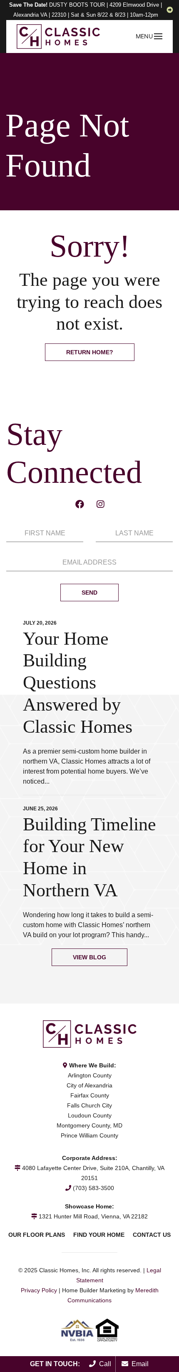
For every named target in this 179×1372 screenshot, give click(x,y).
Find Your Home (98, 1234)
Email (138, 1363)
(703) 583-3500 (93, 1188)
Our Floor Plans (36, 1234)
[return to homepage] (58, 36)
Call (103, 1363)
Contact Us (152, 1234)
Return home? (89, 352)
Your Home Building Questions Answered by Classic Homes (77, 682)
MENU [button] (144, 36)
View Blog (89, 957)
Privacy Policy (39, 1290)
